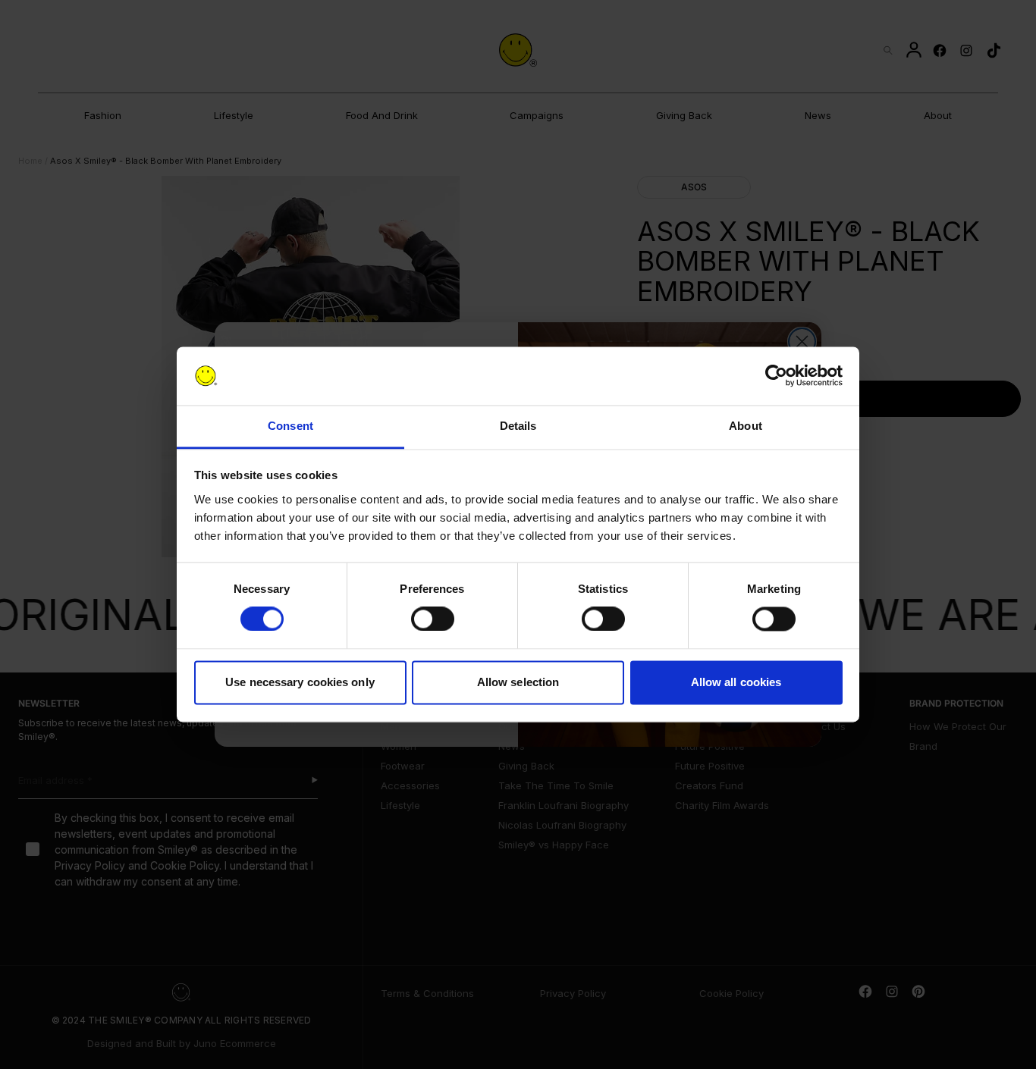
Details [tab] (518, 425)
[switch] (432, 619)
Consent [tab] (290, 425)
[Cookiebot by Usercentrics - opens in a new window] (776, 376)
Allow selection (518, 682)
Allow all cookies (736, 682)
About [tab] (745, 425)
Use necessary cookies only (300, 682)
